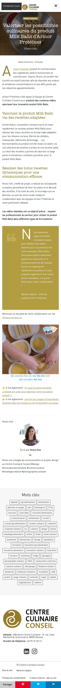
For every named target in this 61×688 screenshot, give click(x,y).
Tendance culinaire (46, 566)
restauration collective (46, 561)
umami (7, 577)
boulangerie (39, 508)
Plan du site (7, 670)
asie (29, 508)
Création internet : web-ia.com (43, 678)
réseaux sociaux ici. (12, 318)
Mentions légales (24, 671)
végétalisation (25, 583)
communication (18, 518)
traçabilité (43, 572)
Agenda (14, 502)
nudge (35, 556)
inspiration (51, 550)
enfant (29, 534)
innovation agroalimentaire (36, 545)
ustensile (34, 577)
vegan (43, 577)
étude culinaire (50, 534)
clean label (24, 513)
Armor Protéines (21, 69)
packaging (46, 556)
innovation (16, 545)
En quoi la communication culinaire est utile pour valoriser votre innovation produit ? (27, 392)
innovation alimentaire (13, 550)
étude (38, 534)
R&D (30, 561)
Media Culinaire (30, 18)
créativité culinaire (12, 529)
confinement (33, 518)
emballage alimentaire (13, 534)
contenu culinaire (36, 524)
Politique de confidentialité (13, 678)
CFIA (50, 508)
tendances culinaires (26, 572)
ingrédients (48, 540)
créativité (51, 524)
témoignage (30, 566)
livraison (13, 556)
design (44, 529)
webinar (37, 583)
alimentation (43, 502)
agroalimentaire (28, 502)
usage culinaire (20, 577)
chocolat (12, 513)
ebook (53, 529)
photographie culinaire (14, 561)
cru (25, 529)
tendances (9, 572)
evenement (11, 540)
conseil (46, 518)
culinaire (34, 529)
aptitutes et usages (15, 508)
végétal (53, 577)
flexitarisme (25, 540)
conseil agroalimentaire (15, 524)
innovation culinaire (35, 550)
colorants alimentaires (42, 513)
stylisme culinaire (13, 566)
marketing (25, 556)
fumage (37, 540)
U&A (53, 572)
